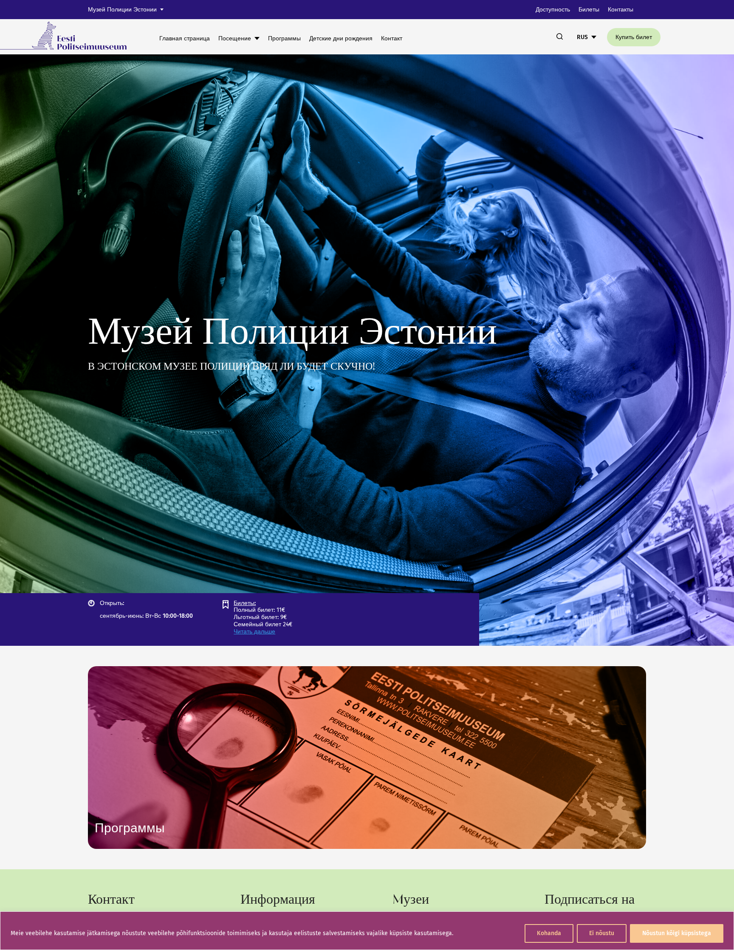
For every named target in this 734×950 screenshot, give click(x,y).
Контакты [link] (620, 9)
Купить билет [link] (633, 37)
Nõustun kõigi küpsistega (676, 933)
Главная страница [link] (184, 38)
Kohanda (549, 933)
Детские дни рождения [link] (341, 38)
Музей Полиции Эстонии (122, 9)
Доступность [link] (553, 9)
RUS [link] (582, 37)
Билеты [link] (589, 9)
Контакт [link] (391, 38)
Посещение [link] (234, 38)
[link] (69, 36)
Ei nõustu (601, 933)
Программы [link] (284, 38)
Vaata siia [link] (130, 828)
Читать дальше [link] (254, 631)
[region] (367, 930)
